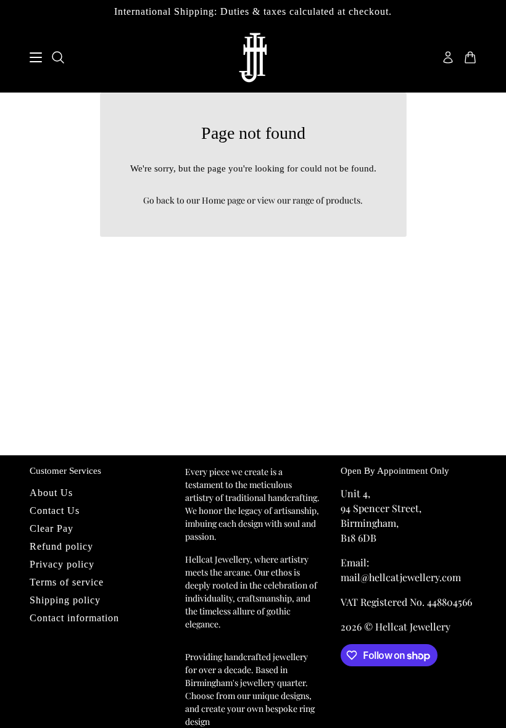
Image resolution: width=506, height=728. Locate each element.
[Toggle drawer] (36, 57)
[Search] (58, 57)
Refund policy (61, 546)
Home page (223, 200)
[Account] (448, 57)
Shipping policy (65, 600)
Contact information (74, 618)
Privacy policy (62, 564)
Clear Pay (51, 528)
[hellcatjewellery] (253, 58)
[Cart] (470, 57)
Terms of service (67, 582)
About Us (51, 492)
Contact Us (55, 510)
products (343, 200)
